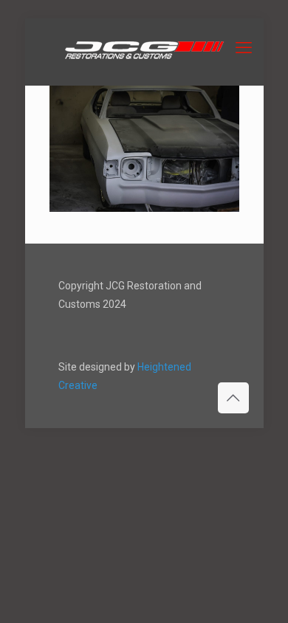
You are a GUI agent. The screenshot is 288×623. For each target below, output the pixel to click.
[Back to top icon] (233, 397)
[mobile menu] (243, 48)
